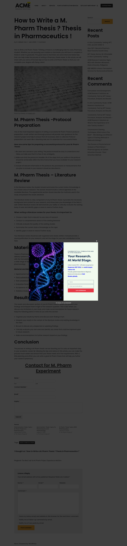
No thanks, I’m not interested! (63, 303)
